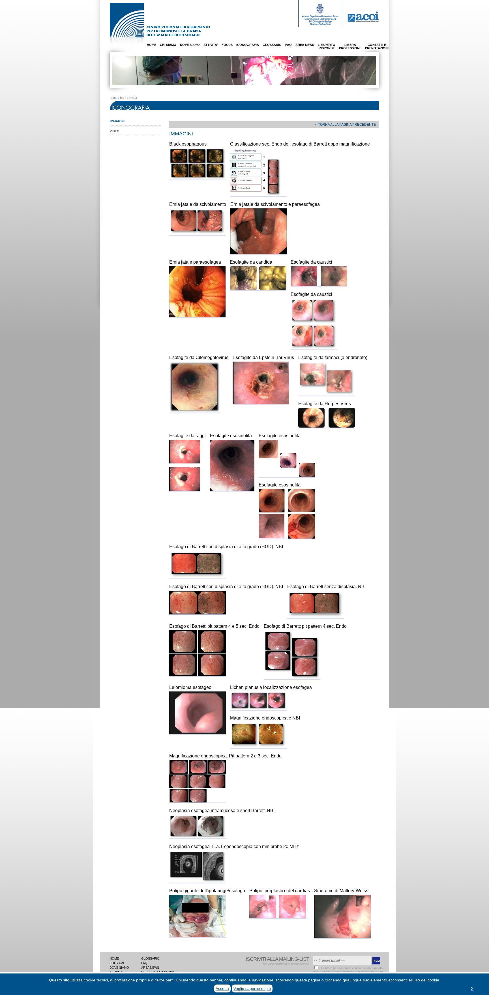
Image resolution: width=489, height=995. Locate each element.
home (113, 97)
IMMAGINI (117, 121)
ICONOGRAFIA (247, 44)
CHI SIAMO (168, 44)
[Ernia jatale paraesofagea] (197, 315)
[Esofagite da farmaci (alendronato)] (326, 394)
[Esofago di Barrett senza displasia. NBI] (315, 616)
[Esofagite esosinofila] (232, 489)
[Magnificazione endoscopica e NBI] (258, 746)
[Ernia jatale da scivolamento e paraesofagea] (258, 252)
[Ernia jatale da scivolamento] (197, 233)
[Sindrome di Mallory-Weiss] (342, 936)
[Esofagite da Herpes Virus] (326, 426)
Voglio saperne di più (252, 988)
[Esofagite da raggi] (184, 489)
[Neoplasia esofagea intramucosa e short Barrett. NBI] (197, 836)
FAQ (288, 44)
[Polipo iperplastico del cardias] (277, 916)
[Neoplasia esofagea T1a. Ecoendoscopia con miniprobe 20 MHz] (197, 881)
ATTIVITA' (210, 44)
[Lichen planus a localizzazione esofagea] (258, 708)
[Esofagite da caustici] (319, 284)
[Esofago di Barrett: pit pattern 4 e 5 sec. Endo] (197, 674)
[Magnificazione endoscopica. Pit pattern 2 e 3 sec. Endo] (197, 800)
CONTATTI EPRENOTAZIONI (377, 46)
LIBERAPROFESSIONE (350, 46)
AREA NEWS (304, 44)
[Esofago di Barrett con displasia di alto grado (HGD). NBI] (197, 577)
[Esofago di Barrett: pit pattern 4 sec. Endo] (292, 677)
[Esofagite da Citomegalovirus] (194, 411)
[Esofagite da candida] (258, 288)
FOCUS (227, 44)
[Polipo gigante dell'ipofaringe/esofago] (197, 935)
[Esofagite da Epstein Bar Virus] (261, 402)
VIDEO (114, 131)
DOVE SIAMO (190, 44)
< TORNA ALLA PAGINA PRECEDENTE (345, 125)
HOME (151, 44)
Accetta (222, 988)
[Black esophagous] (197, 178)
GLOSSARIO (272, 44)
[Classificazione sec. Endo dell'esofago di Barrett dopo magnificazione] (258, 194)
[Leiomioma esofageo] (197, 732)
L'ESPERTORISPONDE (326, 46)
